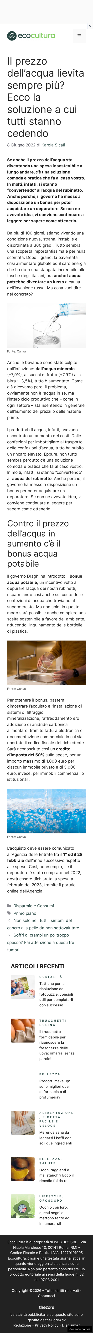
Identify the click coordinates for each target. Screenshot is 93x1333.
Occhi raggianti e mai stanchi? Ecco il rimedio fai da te (56, 1175)
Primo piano (25, 913)
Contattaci (46, 1296)
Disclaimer (71, 1325)
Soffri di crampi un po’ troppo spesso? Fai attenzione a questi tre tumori (40, 942)
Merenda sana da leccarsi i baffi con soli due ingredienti (55, 1137)
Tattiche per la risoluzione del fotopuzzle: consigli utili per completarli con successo (56, 994)
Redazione (22, 1325)
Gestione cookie (79, 1329)
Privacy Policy (46, 1325)
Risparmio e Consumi (34, 906)
